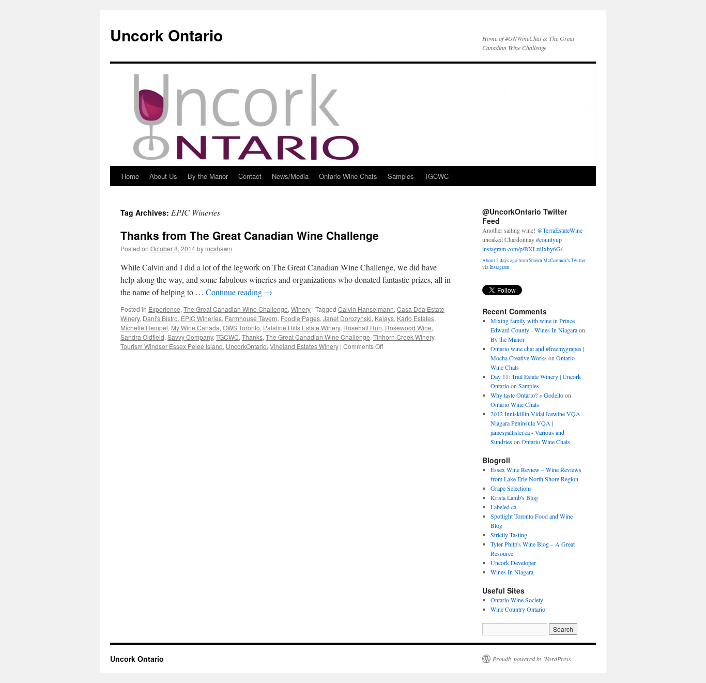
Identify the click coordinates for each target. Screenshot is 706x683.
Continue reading (239, 291)
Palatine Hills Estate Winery (301, 327)
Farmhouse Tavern (251, 318)
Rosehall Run (362, 327)
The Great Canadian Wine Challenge (235, 309)
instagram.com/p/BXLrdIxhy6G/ (522, 249)
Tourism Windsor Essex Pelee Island (171, 346)
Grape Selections (511, 488)
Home (130, 176)
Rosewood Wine (408, 327)
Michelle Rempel (144, 327)
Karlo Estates (415, 318)
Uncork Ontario (166, 35)
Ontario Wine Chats (348, 176)
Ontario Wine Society (516, 600)
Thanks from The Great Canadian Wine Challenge (249, 235)
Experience (164, 309)
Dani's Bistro (160, 318)
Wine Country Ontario (517, 609)
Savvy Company (190, 336)
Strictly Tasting (508, 534)
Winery (301, 309)
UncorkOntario (246, 346)
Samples (401, 176)
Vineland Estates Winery (304, 346)
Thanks (252, 336)
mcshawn (218, 248)
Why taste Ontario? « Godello (526, 395)
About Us (163, 176)
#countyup (549, 239)
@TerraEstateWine (559, 230)
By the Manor (208, 176)
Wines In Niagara (511, 572)
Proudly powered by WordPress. (533, 659)
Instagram (499, 267)
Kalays (384, 318)
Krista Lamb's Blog (514, 497)
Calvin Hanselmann (366, 309)
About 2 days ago (499, 260)
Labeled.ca (503, 507)
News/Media (290, 176)
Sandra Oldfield (142, 336)
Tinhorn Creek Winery (403, 336)
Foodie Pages (300, 318)
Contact (250, 176)
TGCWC (436, 176)
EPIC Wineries (201, 318)
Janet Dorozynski (347, 318)
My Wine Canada (195, 327)
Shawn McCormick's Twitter (557, 260)
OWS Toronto (241, 327)
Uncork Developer (513, 562)
